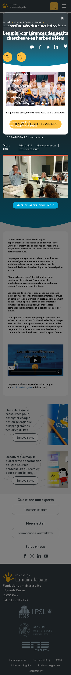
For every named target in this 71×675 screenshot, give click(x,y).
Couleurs (12, 108)
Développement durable (21, 115)
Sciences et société (18, 122)
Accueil (6, 22)
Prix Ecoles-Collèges (19, 85)
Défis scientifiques (29, 148)
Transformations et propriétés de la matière (32, 112)
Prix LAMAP (25, 145)
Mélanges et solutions (20, 118)
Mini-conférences (46, 145)
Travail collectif (15, 97)
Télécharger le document (37, 205)
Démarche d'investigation (22, 125)
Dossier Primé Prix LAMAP (27, 22)
